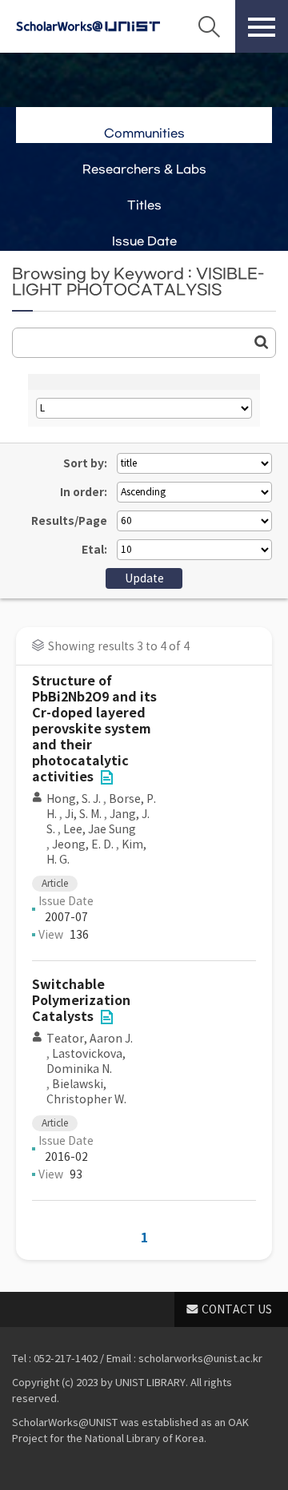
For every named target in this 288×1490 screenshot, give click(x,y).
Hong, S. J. (73, 799)
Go (262, 342)
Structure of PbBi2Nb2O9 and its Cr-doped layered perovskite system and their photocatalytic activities (94, 729)
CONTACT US (237, 1309)
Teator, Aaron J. (89, 1038)
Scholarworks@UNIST (88, 26)
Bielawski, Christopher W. (86, 1092)
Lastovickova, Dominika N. (86, 1061)
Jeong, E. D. (83, 844)
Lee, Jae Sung (99, 829)
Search (208, 26)
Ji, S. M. (83, 814)
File (106, 777)
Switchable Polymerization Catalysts (81, 1000)
